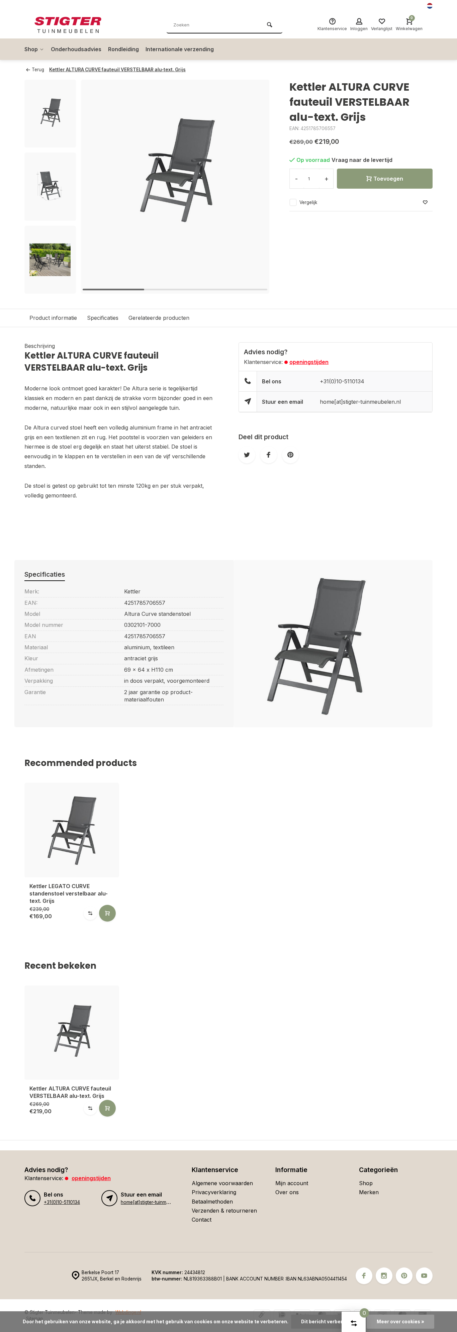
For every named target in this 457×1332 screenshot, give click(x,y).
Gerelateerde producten (158, 317)
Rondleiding (123, 49)
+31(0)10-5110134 (342, 381)
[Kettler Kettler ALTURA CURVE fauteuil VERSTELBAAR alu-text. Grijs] (71, 1032)
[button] (256, 186)
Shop (31, 49)
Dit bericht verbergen (326, 1321)
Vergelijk (308, 202)
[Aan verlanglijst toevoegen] (425, 202)
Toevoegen (388, 178)
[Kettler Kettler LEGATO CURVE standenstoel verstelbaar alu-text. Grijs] (71, 830)
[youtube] (424, 1275)
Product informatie (53, 317)
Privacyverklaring (214, 1192)
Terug (38, 69)
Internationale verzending (180, 49)
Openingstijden (309, 362)
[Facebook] (364, 1275)
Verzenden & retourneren (224, 1210)
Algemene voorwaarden (222, 1183)
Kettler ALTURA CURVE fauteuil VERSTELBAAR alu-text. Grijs (117, 69)
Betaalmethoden (212, 1201)
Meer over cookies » (400, 1321)
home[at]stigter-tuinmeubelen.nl (360, 401)
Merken (369, 1192)
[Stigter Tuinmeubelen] (74, 25)
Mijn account (291, 1183)
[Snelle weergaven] (107, 913)
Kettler (132, 591)
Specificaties (102, 317)
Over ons (287, 1192)
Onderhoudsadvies (76, 49)
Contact (201, 1219)
